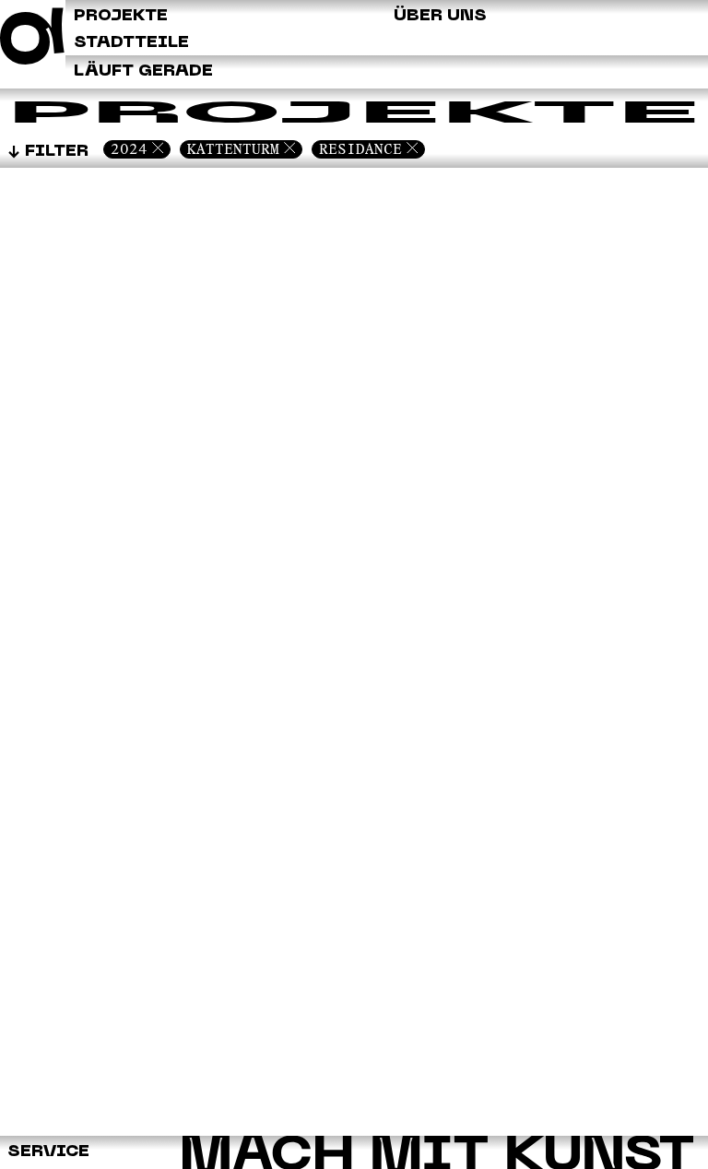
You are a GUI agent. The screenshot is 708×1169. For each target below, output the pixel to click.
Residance (360, 149)
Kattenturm (233, 149)
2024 (129, 149)
